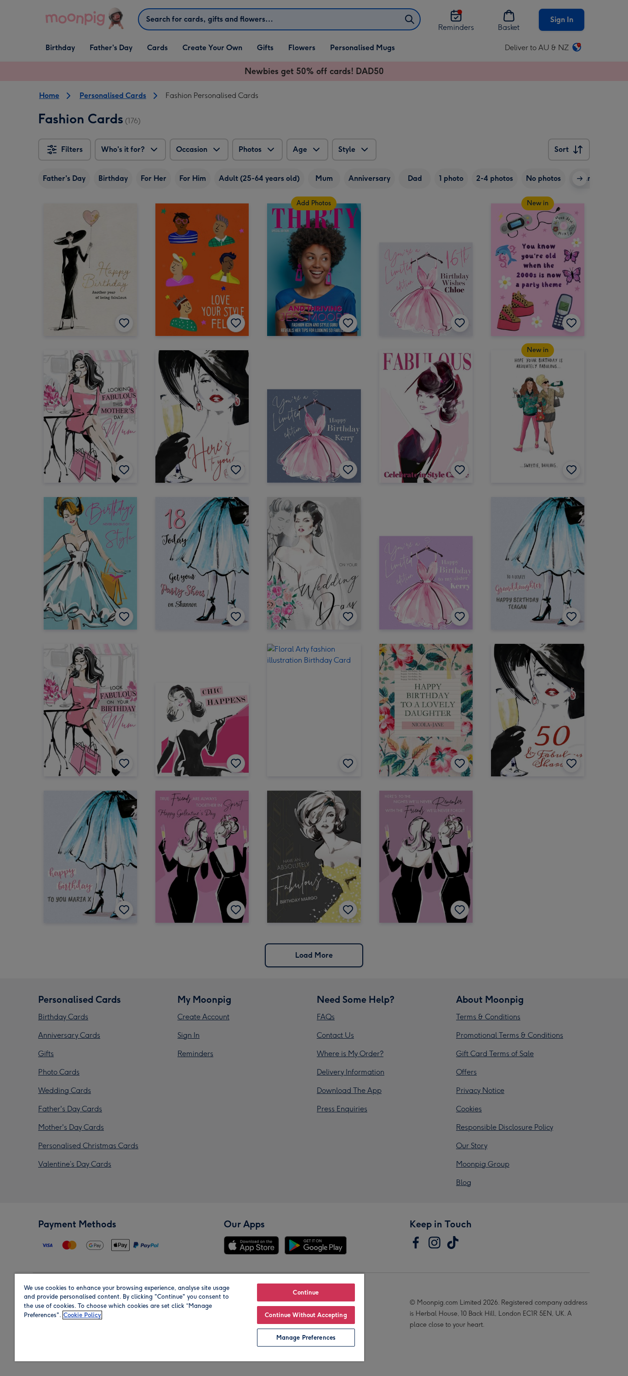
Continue (306, 1292)
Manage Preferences (306, 1337)
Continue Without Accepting (306, 1315)
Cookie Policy (82, 1315)
